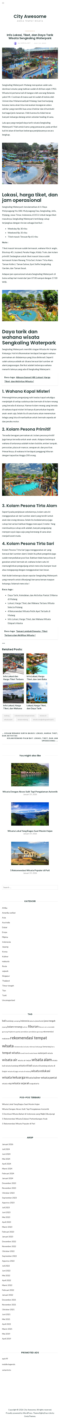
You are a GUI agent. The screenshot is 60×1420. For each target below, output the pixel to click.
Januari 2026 (7, 1144)
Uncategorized (8, 1000)
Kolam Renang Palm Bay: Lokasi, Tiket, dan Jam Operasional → (32, 739)
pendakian (24, 1032)
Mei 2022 (6, 1275)
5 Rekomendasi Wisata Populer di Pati (30, 870)
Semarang (47, 1046)
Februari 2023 (8, 1232)
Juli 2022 (6, 1266)
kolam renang (14, 1026)
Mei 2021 (6, 1319)
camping (17, 1021)
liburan (33, 1026)
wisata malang (23, 719)
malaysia (5, 961)
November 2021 (9, 1304)
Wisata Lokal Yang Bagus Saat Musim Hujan (30, 831)
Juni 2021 (6, 1314)
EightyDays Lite (45, 1413)
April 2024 (6, 1164)
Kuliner (5, 956)
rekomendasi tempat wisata (24, 716)
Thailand (6, 981)
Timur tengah (8, 985)
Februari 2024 (8, 1173)
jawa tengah (49, 1021)
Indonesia (30, 31)
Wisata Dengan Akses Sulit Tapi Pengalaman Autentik (30, 791)
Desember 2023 (9, 1183)
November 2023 (9, 1188)
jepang (4, 1027)
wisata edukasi (40, 1071)
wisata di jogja (13, 1071)
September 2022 (9, 1256)
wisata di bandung (40, 1066)
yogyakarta (34, 1083)
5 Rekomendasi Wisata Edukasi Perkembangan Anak (24, 1119)
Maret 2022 (7, 1285)
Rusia (4, 966)
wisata (50, 1053)
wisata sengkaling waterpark (43, 719)
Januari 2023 (7, 1236)
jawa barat (39, 1021)
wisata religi (7, 1083)
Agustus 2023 (8, 1202)
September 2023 (9, 1198)
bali (4, 1020)
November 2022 (9, 1246)
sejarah (5, 971)
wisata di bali (25, 1065)
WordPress (27, 1413)
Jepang (5, 947)
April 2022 (6, 1280)
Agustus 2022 (8, 1261)
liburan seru (43, 1027)
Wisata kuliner (33, 1077)
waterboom (33, 1053)
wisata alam (8, 719)
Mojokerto (11, 1032)
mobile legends (8, 1364)
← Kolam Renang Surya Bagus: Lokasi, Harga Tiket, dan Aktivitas (30, 734)
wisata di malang (25, 1071)
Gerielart (24, 43)
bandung (9, 1021)
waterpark (42, 1053)
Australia (6, 922)
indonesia (24, 1021)
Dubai (4, 927)
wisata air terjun (24, 1060)
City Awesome (30, 16)
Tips (4, 990)
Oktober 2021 (8, 1309)
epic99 (5, 1358)
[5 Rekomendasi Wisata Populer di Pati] (30, 853)
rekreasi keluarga (35, 1047)
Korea (4, 951)
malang (6, 716)
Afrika (4, 908)
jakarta (32, 1021)
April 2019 (6, 1338)
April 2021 (6, 1324)
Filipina (5, 937)
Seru (53, 1047)
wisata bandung (11, 1066)
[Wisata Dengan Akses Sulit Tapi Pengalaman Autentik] (30, 774)
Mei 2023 (6, 1217)
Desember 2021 (9, 1300)
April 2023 (6, 1222)
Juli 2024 (6, 1149)
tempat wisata (11, 1052)
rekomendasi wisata (21, 1047)
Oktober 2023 (8, 1193)
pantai (18, 1032)
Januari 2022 (7, 1295)
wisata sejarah (20, 1083)
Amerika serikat (9, 913)
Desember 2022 (9, 1241)
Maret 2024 (7, 1168)
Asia (4, 917)
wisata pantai (49, 1077)
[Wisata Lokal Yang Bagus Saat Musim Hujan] (30, 813)
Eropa (4, 932)
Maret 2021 (7, 1329)
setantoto (6, 1370)
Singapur (6, 976)
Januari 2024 (7, 1178)
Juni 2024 (6, 1154)
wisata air (43, 716)
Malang (5, 214)
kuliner (25, 1027)
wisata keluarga (13, 1077)
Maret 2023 (7, 1227)
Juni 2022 (6, 1270)
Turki (4, 995)
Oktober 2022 (8, 1251)
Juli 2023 (6, 1207)
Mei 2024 (6, 1159)
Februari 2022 (8, 1290)
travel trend (24, 1053)
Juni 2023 (6, 1212)
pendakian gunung (35, 1032)
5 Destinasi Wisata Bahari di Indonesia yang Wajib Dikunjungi (28, 1114)
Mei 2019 (6, 1334)
